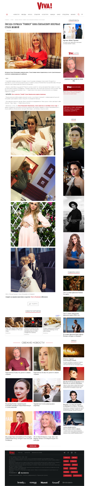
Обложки (74, 471)
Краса (66, 461)
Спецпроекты (74, 20)
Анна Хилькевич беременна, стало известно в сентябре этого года (37, 105)
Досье (73, 119)
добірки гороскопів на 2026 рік (73, 80)
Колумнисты (77, 475)
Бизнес (66, 471)
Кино (65, 468)
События (73, 461)
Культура (66, 464)
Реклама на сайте (37, 452)
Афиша (73, 340)
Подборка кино (74, 272)
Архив (11, 19)
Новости (66, 457)
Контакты (27, 452)
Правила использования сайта (15, 475)
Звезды (74, 457)
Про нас (20, 452)
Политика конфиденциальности (30, 475)
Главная (7, 19)
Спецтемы (73, 468)
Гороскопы (67, 475)
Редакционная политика (42, 475)
